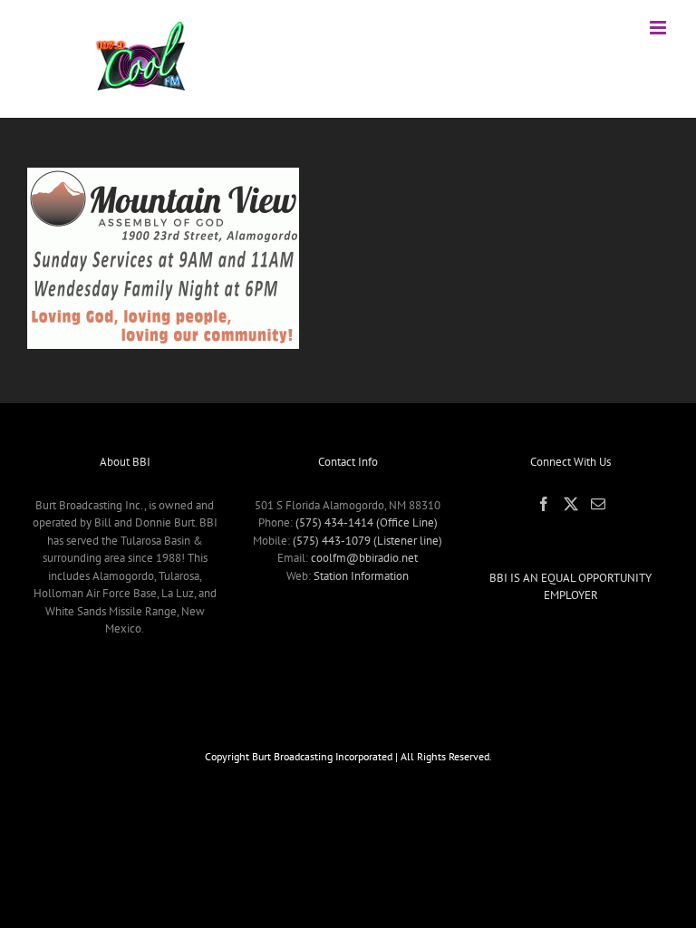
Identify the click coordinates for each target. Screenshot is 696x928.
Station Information (361, 576)
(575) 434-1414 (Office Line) (366, 522)
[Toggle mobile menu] (659, 27)
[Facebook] (543, 504)
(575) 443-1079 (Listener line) (367, 540)
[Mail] (598, 504)
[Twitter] (571, 504)
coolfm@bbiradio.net (364, 558)
